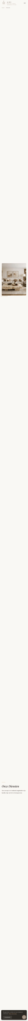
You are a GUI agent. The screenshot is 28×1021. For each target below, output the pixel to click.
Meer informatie (13, 1013)
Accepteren (7, 1017)
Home (3, 7)
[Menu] (24, 2)
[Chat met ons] (24, 1017)
